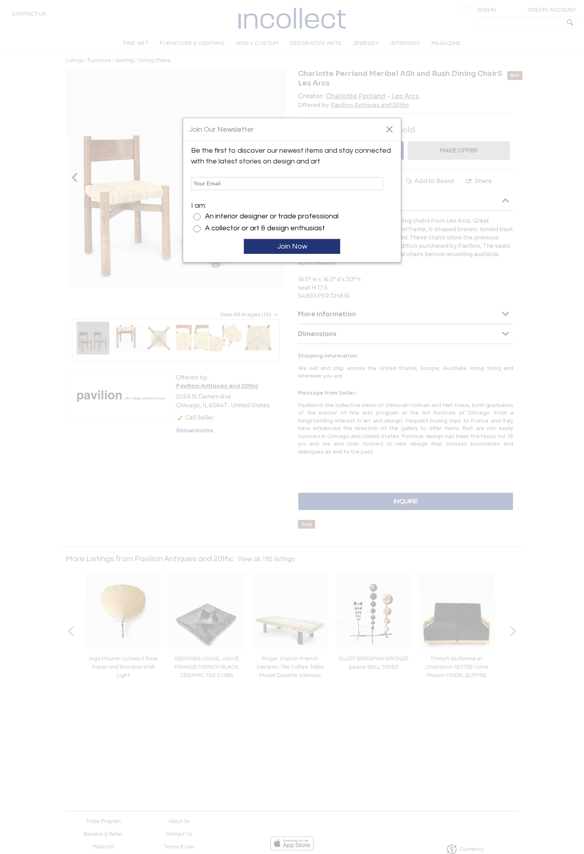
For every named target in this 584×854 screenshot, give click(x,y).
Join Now (292, 246)
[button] (389, 128)
